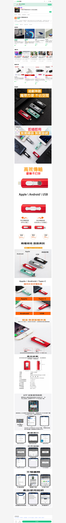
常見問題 (39, 517)
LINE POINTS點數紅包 (31, 517)
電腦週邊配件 (24, 14)
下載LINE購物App (16, 517)
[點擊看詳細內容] (19, 34)
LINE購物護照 (25, 517)
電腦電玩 (19, 14)
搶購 (50, 11)
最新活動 (21, 517)
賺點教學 (36, 517)
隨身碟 (28, 14)
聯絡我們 (43, 517)
